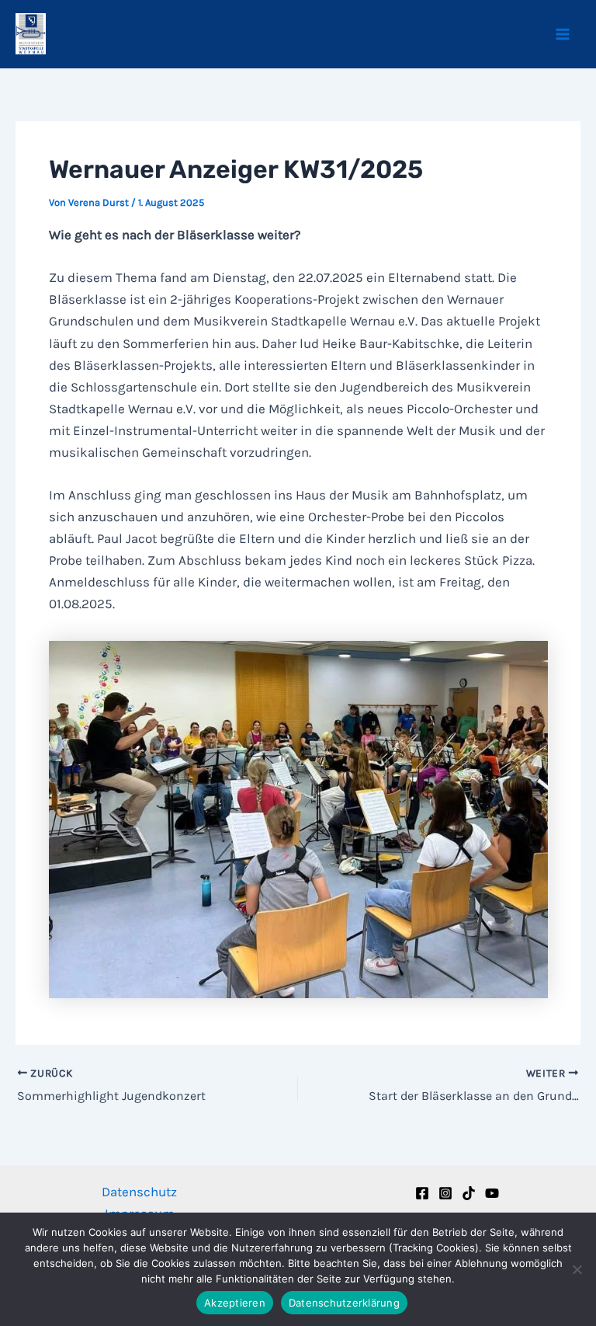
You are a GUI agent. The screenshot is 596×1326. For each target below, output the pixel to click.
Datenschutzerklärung (344, 1302)
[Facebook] (422, 1193)
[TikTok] (469, 1193)
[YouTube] (492, 1193)
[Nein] (576, 1269)
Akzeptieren (234, 1302)
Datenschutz (139, 1191)
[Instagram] (445, 1193)
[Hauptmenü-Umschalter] (563, 34)
